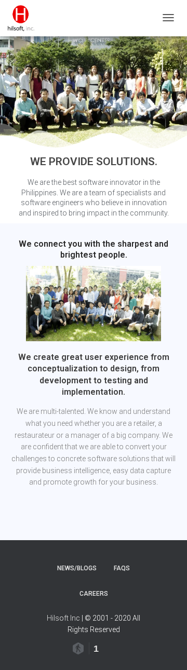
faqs (122, 568)
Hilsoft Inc (63, 618)
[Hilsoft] (21, 18)
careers (93, 593)
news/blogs (77, 568)
